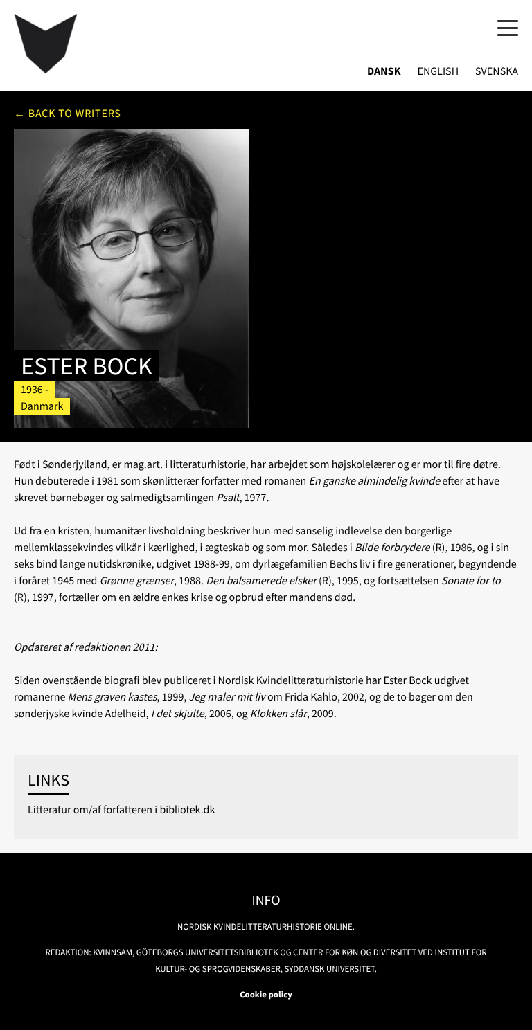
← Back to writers (67, 113)
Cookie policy (266, 994)
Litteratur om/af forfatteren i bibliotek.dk (121, 810)
